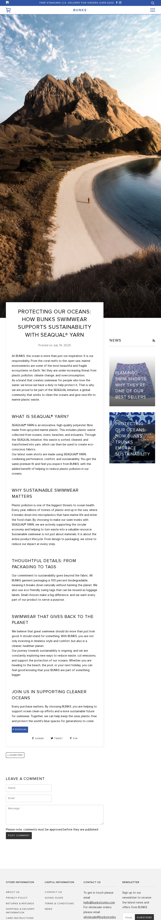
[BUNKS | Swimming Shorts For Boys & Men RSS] (153, 341)
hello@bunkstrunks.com (99, 902)
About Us (13, 892)
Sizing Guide (54, 898)
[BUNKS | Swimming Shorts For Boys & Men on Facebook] (117, 3)
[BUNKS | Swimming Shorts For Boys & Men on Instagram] (120, 3)
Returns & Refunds (20, 903)
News (48, 909)
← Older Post (15, 755)
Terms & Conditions (59, 903)
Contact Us (53, 892)
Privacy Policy (16, 898)
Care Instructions (20, 918)
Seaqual (21, 729)
